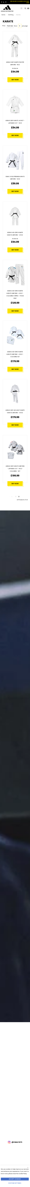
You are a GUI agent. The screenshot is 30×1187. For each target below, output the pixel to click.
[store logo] (7, 8)
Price (3, 26)
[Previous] (11, 496)
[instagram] (6, 2)
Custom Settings (14, 1183)
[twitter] (4, 2)
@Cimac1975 (16, 1142)
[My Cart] (28, 8)
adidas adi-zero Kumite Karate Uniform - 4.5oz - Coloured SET (15, 354)
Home (3, 15)
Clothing (10, 15)
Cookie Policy (23, 1173)
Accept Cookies (15, 1179)
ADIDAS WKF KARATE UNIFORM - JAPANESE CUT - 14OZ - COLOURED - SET (15, 468)
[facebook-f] (1, 2)
